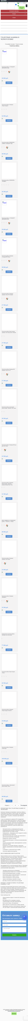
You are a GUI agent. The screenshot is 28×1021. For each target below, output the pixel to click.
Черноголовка (19, 44)
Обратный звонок (22, 8)
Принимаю (14, 1013)
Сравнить (15, 50)
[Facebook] (1, 1)
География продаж (10, 44)
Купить (9, 82)
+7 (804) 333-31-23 (21, 4)
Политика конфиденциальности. (14, 1011)
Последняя (22, 805)
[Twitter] (5, 1)
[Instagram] (3, 1)
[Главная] (11, 5)
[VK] (4, 1)
